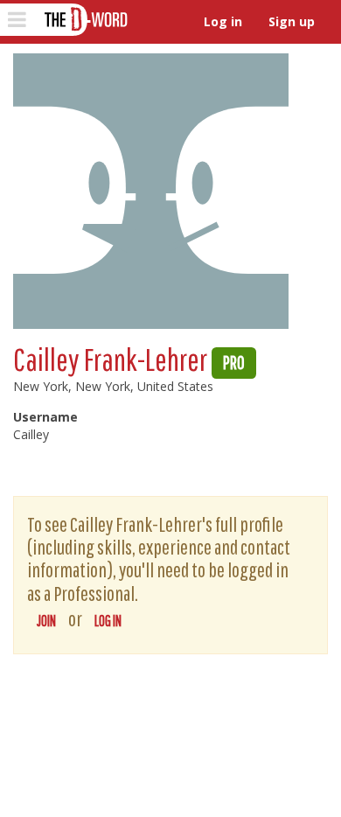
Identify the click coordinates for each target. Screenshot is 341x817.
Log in (223, 21)
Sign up (291, 21)
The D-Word (84, 19)
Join (46, 620)
